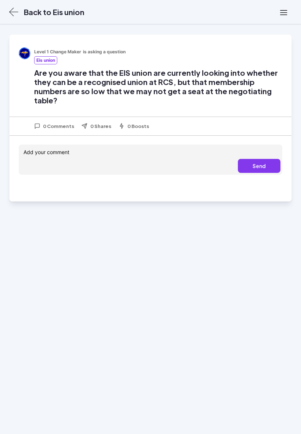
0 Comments (58, 126)
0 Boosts (138, 126)
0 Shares (100, 126)
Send (259, 166)
